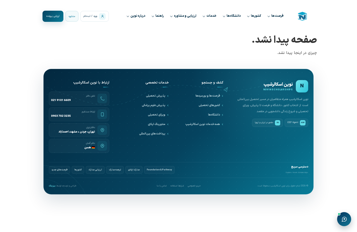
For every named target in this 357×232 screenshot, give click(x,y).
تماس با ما (162, 186)
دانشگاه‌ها (234, 16)
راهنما (159, 16)
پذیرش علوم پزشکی (153, 105)
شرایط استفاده (177, 186)
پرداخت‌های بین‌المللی (152, 134)
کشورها (256, 16)
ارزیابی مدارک (95, 170)
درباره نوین (137, 16)
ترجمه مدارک (115, 170)
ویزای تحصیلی (156, 115)
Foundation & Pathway (159, 170)
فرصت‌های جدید (59, 170)
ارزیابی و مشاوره (185, 16)
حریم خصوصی (194, 186)
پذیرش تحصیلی (155, 96)
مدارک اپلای (134, 170)
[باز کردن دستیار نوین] (344, 219)
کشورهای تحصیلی (209, 105)
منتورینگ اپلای (156, 124)
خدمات (211, 16)
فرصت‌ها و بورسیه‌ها (208, 96)
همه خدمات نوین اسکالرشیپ (202, 124)
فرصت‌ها (277, 16)
